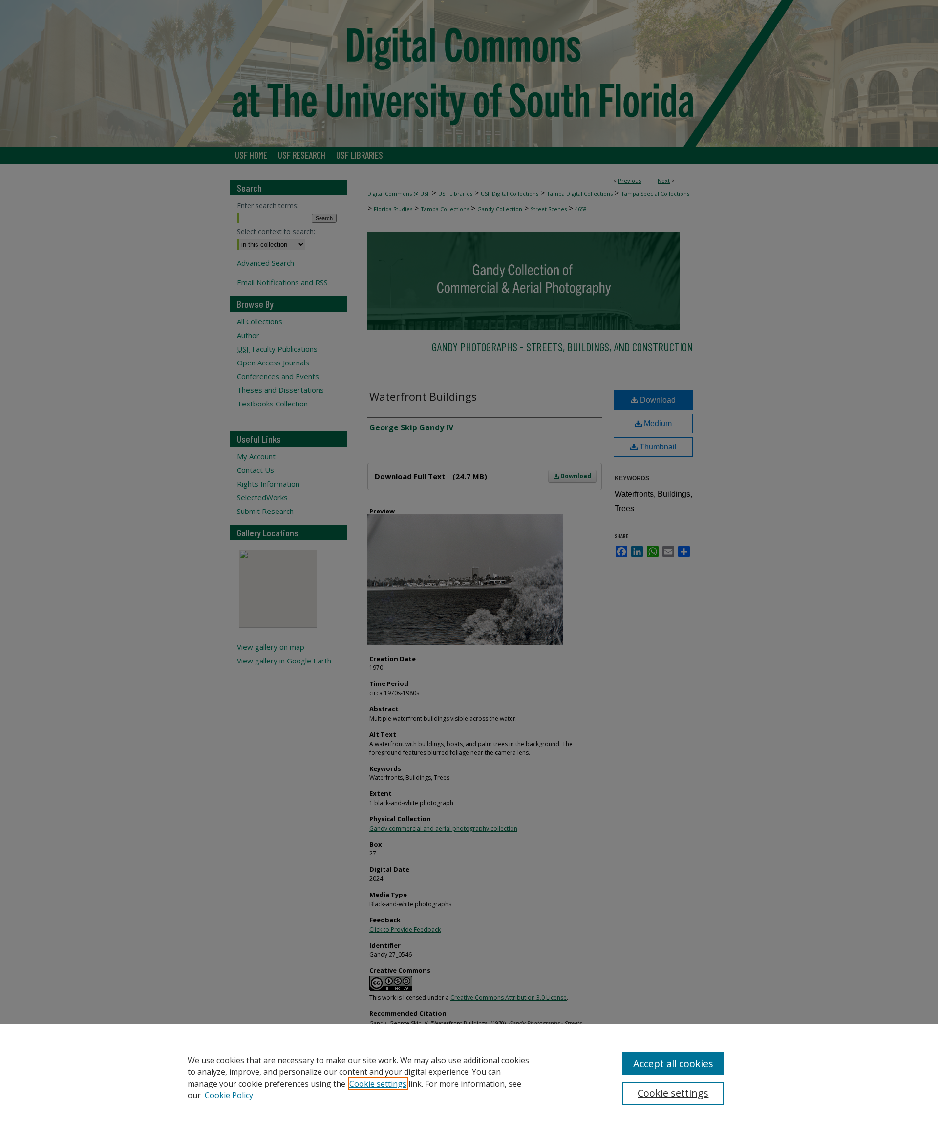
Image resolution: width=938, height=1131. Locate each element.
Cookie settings (377, 1083)
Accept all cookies (673, 1063)
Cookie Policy (229, 1095)
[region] (469, 1077)
